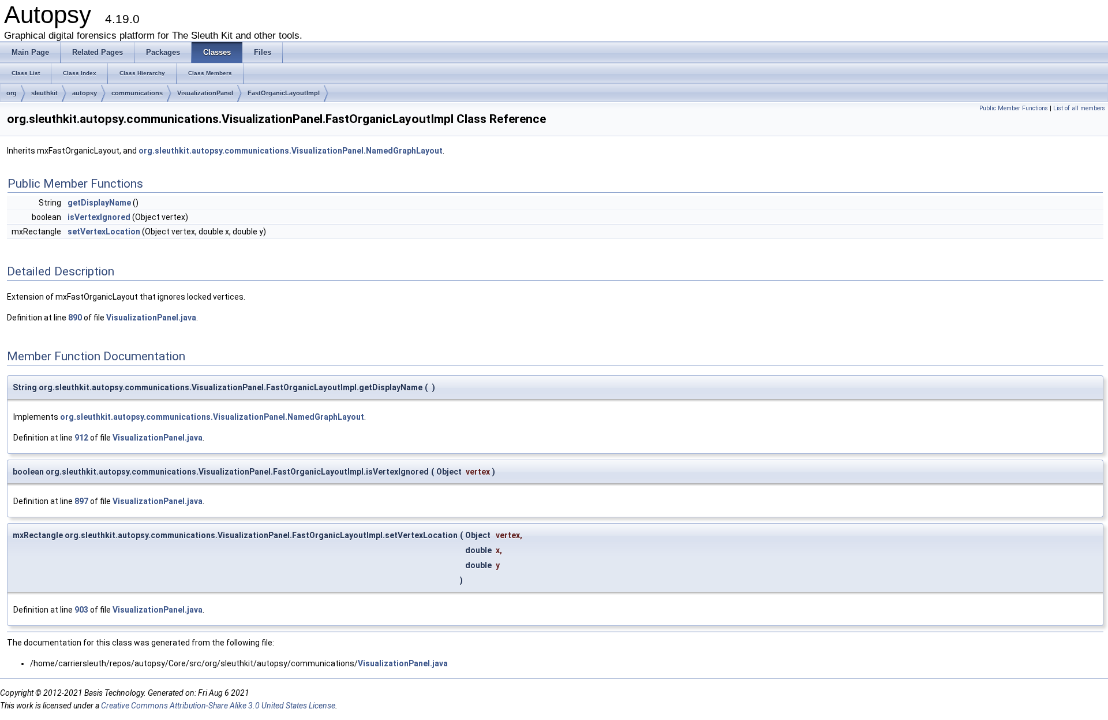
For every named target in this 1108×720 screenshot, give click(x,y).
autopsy (84, 92)
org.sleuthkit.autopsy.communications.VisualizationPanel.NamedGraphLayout (290, 150)
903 (81, 609)
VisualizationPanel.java (151, 317)
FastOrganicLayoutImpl (284, 92)
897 (81, 501)
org (11, 92)
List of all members (1079, 108)
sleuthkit (44, 92)
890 (75, 317)
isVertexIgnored (99, 217)
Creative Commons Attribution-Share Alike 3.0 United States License (218, 705)
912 (81, 437)
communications (137, 92)
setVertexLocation (104, 231)
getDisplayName (99, 202)
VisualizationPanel (205, 92)
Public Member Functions (1013, 108)
